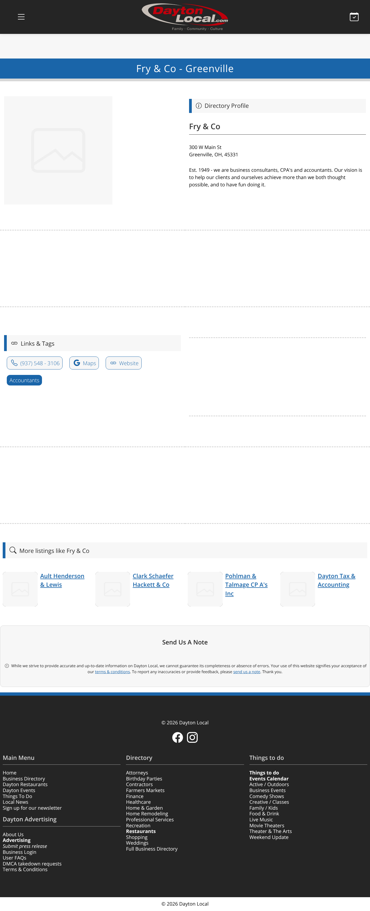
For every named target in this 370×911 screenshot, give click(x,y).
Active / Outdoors (269, 784)
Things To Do (17, 796)
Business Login (19, 852)
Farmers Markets (145, 790)
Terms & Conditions (25, 869)
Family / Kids (263, 808)
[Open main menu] (21, 17)
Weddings (137, 843)
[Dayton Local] (185, 17)
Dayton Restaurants (25, 784)
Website (128, 363)
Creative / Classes (269, 802)
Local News (15, 802)
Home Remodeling (147, 814)
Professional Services (150, 819)
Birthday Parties (144, 779)
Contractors (139, 784)
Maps (89, 363)
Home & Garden (144, 808)
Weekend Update (269, 837)
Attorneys (137, 773)
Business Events (267, 790)
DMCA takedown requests (32, 864)
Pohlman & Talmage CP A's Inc (246, 585)
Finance (135, 796)
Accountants (24, 380)
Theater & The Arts (270, 831)
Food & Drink (264, 814)
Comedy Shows (266, 796)
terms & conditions (112, 672)
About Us (13, 834)
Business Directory (24, 779)
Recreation (138, 825)
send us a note (246, 672)
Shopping (136, 837)
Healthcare (138, 802)
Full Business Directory (151, 849)
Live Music (261, 819)
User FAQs (14, 858)
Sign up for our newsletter (32, 808)
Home (10, 773)
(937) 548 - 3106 (39, 363)
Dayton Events (19, 790)
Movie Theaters (266, 825)
